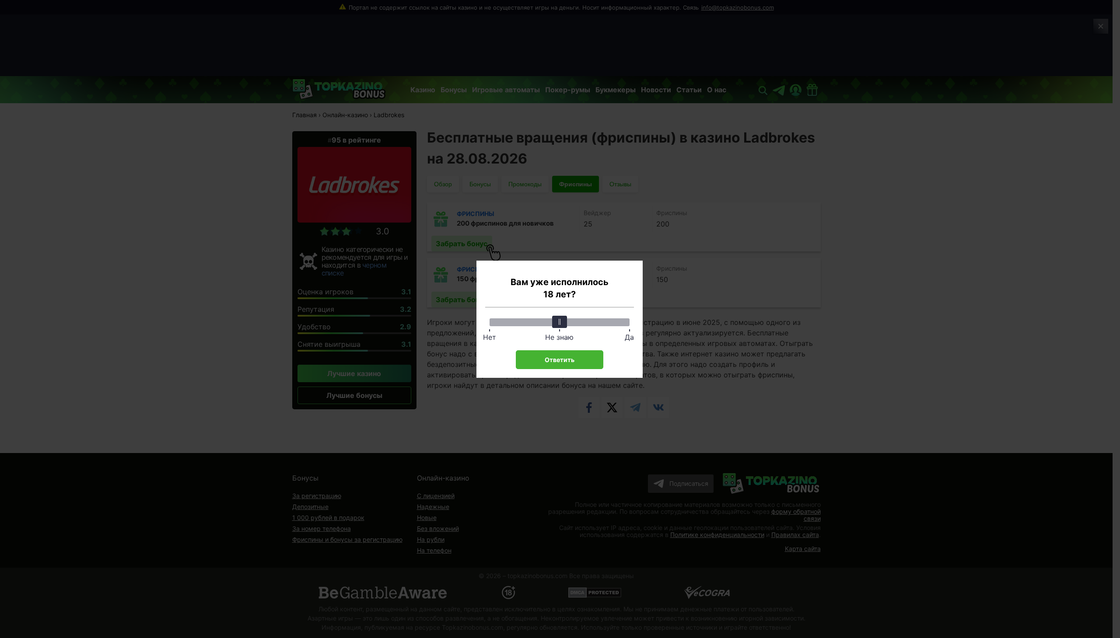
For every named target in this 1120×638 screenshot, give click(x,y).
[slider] (559, 322)
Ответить (559, 359)
